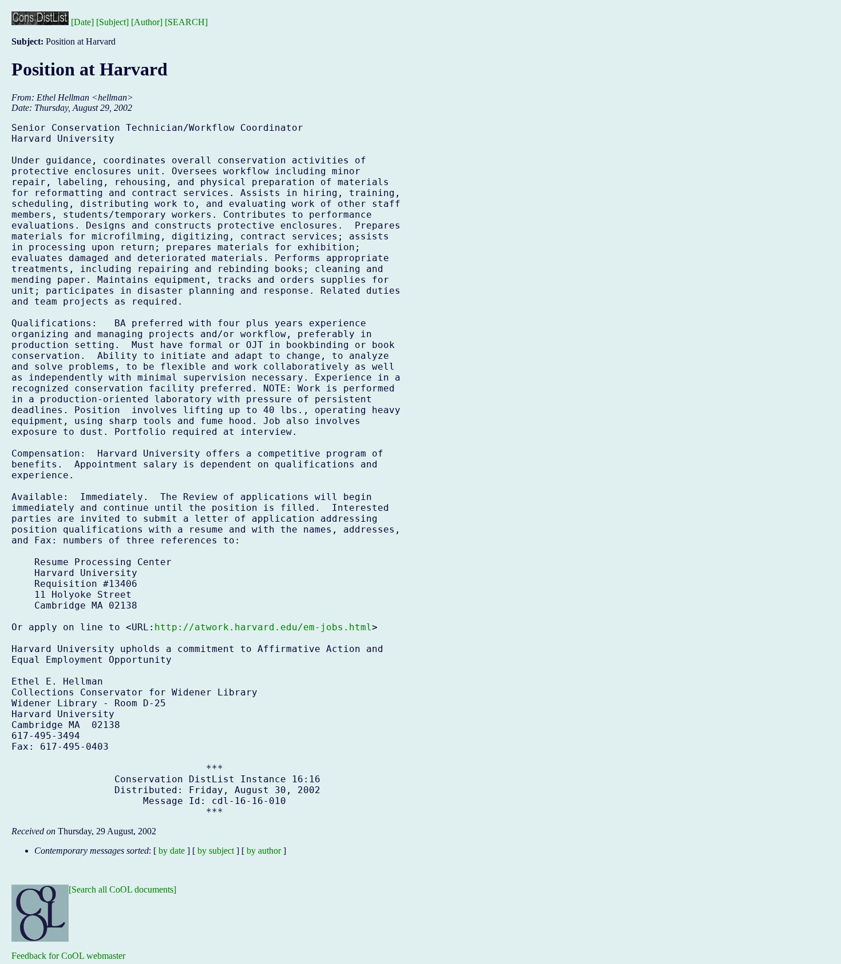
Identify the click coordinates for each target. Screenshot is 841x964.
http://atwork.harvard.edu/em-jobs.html (263, 627)
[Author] (146, 22)
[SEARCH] (186, 22)
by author (264, 850)
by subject (215, 850)
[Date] (82, 22)
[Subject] (112, 22)
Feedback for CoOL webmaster (68, 956)
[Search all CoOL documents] (122, 889)
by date (171, 850)
